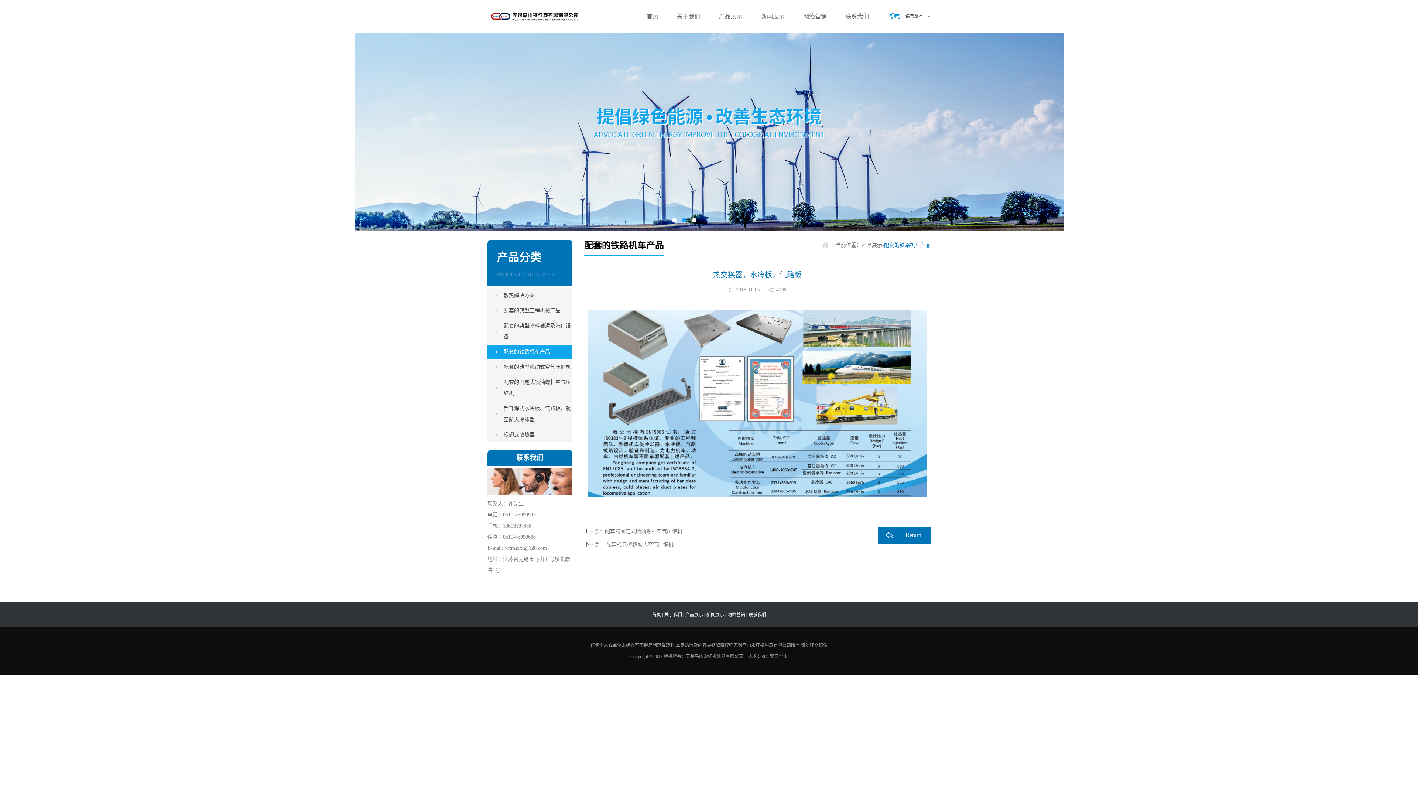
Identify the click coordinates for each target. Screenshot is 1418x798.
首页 (652, 16)
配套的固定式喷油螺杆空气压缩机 (537, 387)
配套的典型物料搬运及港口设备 (537, 331)
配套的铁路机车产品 (527, 352)
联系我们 (857, 16)
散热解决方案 (519, 295)
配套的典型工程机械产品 (532, 310)
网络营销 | (737, 614)
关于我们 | (674, 614)
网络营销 (815, 16)
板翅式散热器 (519, 434)
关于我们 (689, 16)
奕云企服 (779, 656)
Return (913, 535)
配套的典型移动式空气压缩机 (537, 367)
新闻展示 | (716, 614)
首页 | (657, 614)
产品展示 (731, 16)
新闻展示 (773, 16)
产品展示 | (695, 614)
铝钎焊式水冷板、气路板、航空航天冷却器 (537, 414)
